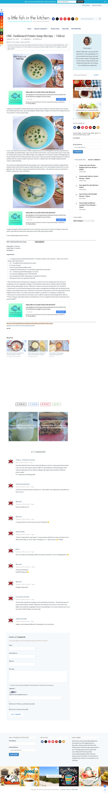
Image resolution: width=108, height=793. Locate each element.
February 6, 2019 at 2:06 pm (23, 519)
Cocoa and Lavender (22, 597)
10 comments (26, 39)
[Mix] (1, 26)
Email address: (77, 144)
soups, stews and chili (22, 42)
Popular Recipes (80, 159)
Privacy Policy (86, 5)
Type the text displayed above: (18, 694)
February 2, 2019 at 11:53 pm (23, 599)
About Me (65, 29)
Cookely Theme (65, 789)
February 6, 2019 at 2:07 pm (23, 504)
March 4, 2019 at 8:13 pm (22, 462)
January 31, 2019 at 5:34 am (23, 621)
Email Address (13, 653)
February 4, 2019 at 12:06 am (23, 567)
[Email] (1, 30)
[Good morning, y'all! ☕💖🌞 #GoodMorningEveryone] (69, 776)
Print (57, 404)
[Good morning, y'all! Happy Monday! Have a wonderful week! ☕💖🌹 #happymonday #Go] (29, 776)
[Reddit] (1, 23)
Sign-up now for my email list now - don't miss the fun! (40, 1)
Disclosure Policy (96, 5)
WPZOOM (75, 789)
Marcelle (38, 39)
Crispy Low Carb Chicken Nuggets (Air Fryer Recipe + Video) (88, 167)
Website (11, 661)
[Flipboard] (1, 39)
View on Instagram (54, 776)
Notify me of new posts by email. (18, 709)
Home (29, 29)
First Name (76, 138)
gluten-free (11, 42)
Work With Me (76, 29)
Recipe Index (55, 29)
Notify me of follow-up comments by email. (22, 704)
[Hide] (0, 45)
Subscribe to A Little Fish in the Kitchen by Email (20, 325)
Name (10, 645)
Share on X (21, 404)
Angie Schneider (21, 619)
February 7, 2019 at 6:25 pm (23, 487)
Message (11, 669)
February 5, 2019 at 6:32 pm (23, 552)
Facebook (34, 404)
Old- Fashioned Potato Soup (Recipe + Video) (36, 36)
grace (18, 549)
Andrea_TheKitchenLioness (25, 460)
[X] (1, 33)
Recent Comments (94, 159)
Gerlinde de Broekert (23, 484)
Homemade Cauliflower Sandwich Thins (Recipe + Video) (87, 205)
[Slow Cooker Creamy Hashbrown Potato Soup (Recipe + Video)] (38, 345)
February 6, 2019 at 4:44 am (23, 534)
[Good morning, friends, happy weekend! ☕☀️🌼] (88, 776)
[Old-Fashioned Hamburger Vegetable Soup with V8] (59, 345)
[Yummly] (1, 20)
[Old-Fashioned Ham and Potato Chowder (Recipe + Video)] (16, 345)
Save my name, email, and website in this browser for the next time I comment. (32, 685)
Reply (31, 462)
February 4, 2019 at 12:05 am (23, 584)
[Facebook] (1, 14)
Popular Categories (40, 29)
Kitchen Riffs (20, 532)
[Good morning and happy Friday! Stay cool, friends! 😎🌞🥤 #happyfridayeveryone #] (10, 776)
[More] (1, 42)
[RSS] (1, 36)
